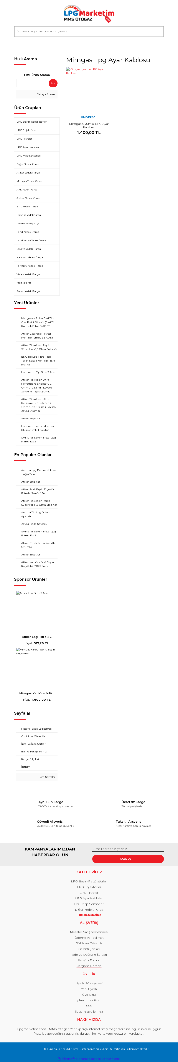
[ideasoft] (66, 1059)
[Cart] (158, 45)
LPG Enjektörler (89, 887)
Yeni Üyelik (89, 989)
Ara (53, 83)
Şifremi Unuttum (89, 1000)
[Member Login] (19, 45)
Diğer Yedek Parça (89, 910)
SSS (89, 1006)
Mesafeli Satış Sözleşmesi (89, 932)
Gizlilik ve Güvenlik (89, 943)
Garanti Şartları (89, 949)
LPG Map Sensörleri (89, 904)
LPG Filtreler (89, 893)
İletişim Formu (89, 960)
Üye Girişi (89, 995)
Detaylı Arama (45, 94)
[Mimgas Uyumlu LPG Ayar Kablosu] (89, 90)
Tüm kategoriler (89, 915)
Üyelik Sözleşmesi (89, 983)
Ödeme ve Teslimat (89, 938)
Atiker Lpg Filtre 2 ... (37, 637)
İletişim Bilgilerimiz (89, 1012)
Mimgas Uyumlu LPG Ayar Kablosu (89, 125)
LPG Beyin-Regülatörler (89, 881)
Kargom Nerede (89, 966)
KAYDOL (126, 858)
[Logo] (89, 14)
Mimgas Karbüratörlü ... (37, 693)
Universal (89, 117)
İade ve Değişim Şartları (89, 955)
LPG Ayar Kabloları (89, 898)
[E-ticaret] (88, 1059)
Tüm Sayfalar (46, 777)
